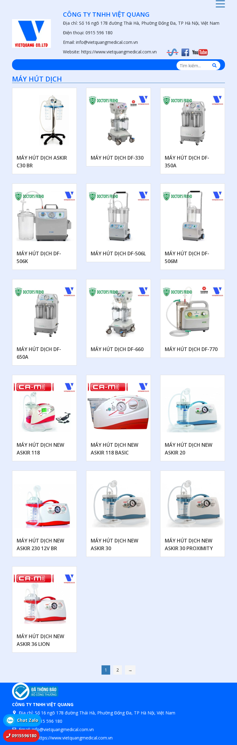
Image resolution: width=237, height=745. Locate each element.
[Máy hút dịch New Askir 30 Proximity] (192, 503)
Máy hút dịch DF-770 (191, 349)
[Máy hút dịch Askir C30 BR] (44, 120)
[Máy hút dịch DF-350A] (192, 120)
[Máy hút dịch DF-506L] (118, 216)
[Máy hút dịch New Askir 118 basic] (118, 407)
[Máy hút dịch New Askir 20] (192, 407)
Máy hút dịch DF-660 (117, 349)
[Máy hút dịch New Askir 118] (44, 407)
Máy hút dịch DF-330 (117, 157)
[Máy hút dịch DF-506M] (192, 216)
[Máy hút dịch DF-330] (118, 120)
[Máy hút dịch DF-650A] (44, 311)
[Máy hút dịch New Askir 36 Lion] (44, 599)
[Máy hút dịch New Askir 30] (118, 503)
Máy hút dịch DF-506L (118, 253)
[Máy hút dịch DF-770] (192, 311)
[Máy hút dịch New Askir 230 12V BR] (44, 503)
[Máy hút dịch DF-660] (118, 311)
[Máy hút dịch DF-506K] (44, 216)
